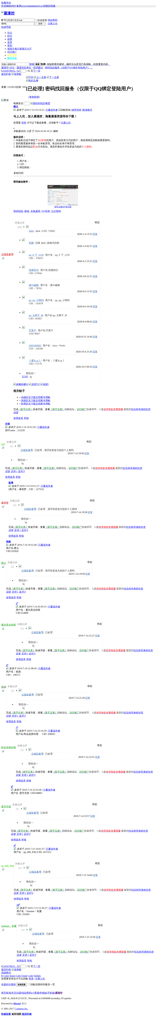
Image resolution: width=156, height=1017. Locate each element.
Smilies (37, 975)
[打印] (29, 77)
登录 (23, 122)
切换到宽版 (49, 6)
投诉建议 (38, 67)
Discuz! (17, 1003)
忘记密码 (56, 211)
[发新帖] (16, 74)
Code (30, 975)
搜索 (31, 64)
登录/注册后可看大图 (62, 207)
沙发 (7, 423)
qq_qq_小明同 (36, 300)
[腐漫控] (8, 13)
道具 (9, 42)
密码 (3, 23)
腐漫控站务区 (24, 67)
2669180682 (35, 345)
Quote (24, 975)
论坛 (9, 32)
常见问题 (16, 993)
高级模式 (6, 972)
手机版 (51, 993)
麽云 (3, 563)
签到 (9, 45)
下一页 (36, 71)
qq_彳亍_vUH (36, 255)
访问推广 (12, 52)
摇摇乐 (19, 48)
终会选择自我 (8, 747)
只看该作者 (52, 110)
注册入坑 (52, 23)
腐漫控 (5, 67)
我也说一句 (31, 373)
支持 (14, 471)
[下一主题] (53, 77)
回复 (95, 234)
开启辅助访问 (8, 6)
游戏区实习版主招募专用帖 (35, 400)
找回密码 (52, 20)
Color (6, 975)
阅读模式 (87, 110)
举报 (26, 418)
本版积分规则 (8, 984)
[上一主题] (40, 77)
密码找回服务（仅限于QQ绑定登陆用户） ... (68, 67)
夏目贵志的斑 (8, 624)
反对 (21, 471)
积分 (9, 36)
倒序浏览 (76, 110)
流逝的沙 (34, 270)
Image (13, 975)
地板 (8, 541)
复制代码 (18, 173)
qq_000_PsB (7, 865)
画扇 (3, 687)
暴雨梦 (5, 502)
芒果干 (32, 330)
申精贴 (43, 993)
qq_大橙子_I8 (36, 315)
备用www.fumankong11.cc (29, 6)
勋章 (9, 39)
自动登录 (42, 20)
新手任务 (12, 58)
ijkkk (31, 231)
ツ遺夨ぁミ (35, 360)
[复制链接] (34, 97)
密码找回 (18, 211)
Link (18, 975)
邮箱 (26, 211)
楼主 (15, 106)
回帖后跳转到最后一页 (42, 984)
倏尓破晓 (34, 285)
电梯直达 (18, 103)
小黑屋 (35, 993)
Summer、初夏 (9, 926)
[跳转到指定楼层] (40, 103)
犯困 (31, 243)
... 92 (17, 71)
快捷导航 (6, 27)
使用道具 (18, 418)
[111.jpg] (63, 195)
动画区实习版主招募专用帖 (35, 397)
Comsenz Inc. (21, 1008)
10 (13, 71)
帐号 (3, 20)
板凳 (11, 482)
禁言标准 (6, 993)
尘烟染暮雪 (7, 254)
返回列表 (6, 74)
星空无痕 (6, 806)
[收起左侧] (32, 80)
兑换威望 (35, 211)
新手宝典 (12, 55)
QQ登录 (45, 211)
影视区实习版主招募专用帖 (35, 403)
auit (3, 444)
